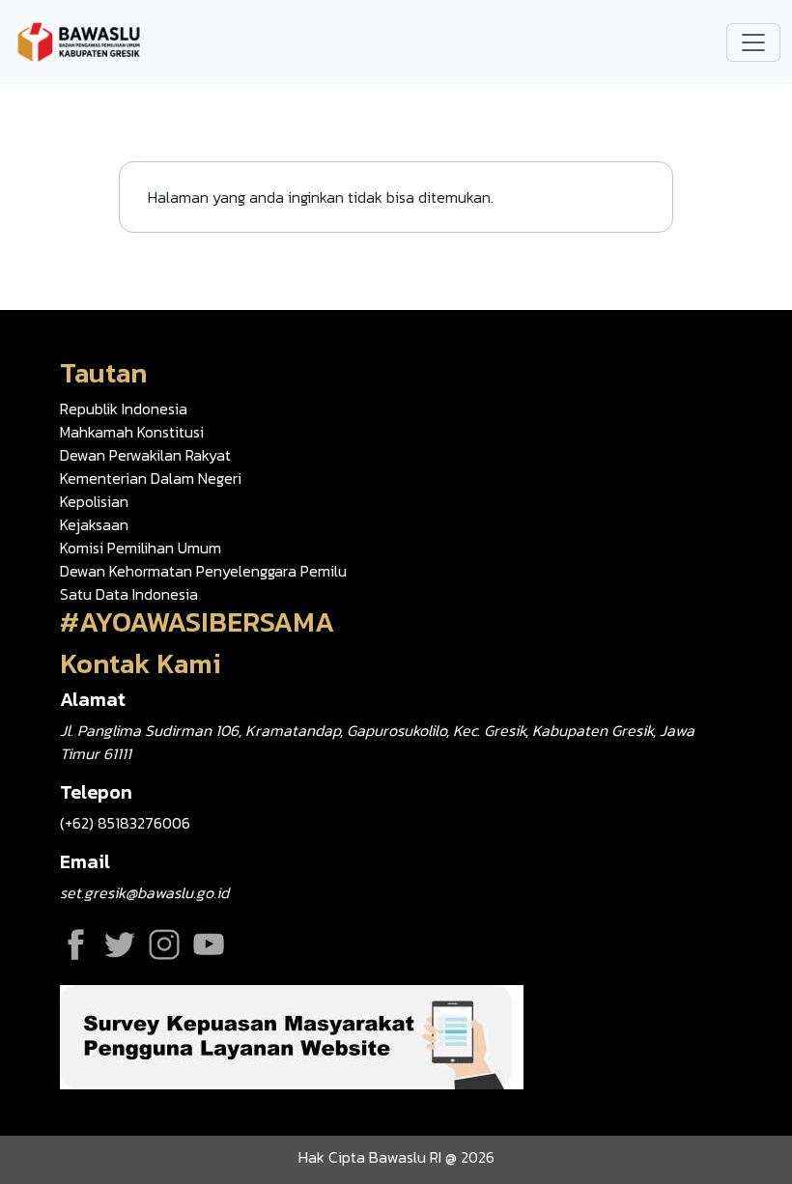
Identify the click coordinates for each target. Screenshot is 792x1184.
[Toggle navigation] (753, 42)
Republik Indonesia (123, 408)
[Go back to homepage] (79, 39)
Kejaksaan (94, 524)
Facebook (75, 944)
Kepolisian (94, 501)
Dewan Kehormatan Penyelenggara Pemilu (203, 570)
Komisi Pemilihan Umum (140, 547)
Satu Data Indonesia (129, 594)
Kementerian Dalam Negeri (150, 478)
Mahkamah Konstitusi (132, 431)
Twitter (119, 944)
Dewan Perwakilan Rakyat (145, 454)
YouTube (208, 944)
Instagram (164, 944)
